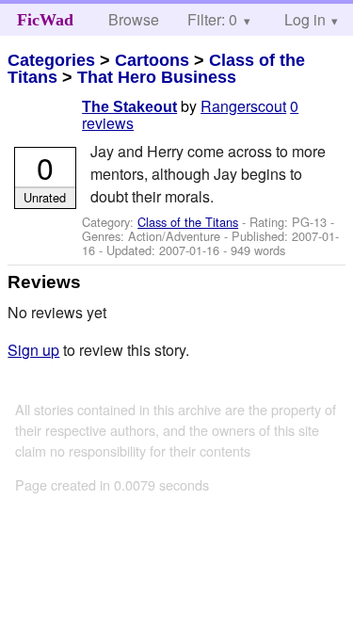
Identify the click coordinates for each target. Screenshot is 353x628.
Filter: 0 (212, 19)
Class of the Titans (187, 222)
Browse (133, 19)
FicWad (45, 19)
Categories (51, 60)
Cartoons (152, 60)
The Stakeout (129, 107)
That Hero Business (156, 77)
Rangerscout (243, 106)
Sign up (33, 350)
